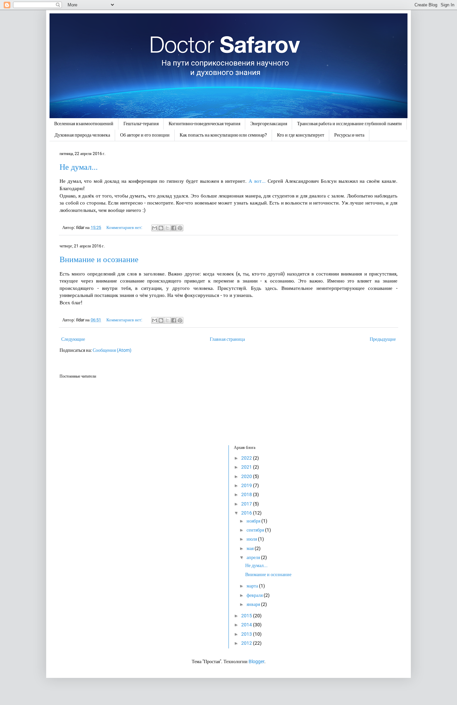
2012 (247, 643)
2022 (247, 458)
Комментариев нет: (124, 227)
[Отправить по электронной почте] (154, 228)
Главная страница (227, 339)
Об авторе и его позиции (145, 135)
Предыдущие (383, 339)
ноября (254, 521)
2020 (247, 476)
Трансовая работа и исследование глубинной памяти (349, 123)
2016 (247, 513)
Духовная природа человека (82, 135)
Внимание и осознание (99, 259)
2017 (247, 503)
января (254, 604)
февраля (255, 595)
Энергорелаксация (268, 123)
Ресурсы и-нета (349, 135)
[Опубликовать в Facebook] (173, 228)
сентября (256, 530)
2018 (247, 494)
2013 (247, 634)
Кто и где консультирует (300, 135)
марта (253, 586)
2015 (247, 615)
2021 (247, 467)
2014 (247, 624)
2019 (247, 485)
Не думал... (79, 167)
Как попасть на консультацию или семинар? (223, 135)
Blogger (256, 661)
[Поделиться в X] (167, 228)
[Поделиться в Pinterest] (180, 228)
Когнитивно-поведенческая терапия (204, 123)
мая (251, 548)
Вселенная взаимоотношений (83, 123)
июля (252, 539)
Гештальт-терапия (141, 123)
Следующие (73, 339)
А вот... (257, 181)
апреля (254, 557)
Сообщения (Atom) (112, 350)
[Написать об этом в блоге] (161, 228)
